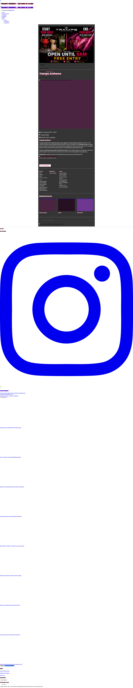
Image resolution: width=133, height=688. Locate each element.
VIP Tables (4, 15)
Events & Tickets (5, 13)
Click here (52, 137)
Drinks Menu (6, 21)
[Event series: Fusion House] (90, 214)
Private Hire (2, 675)
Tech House (44, 190)
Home (3, 12)
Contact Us (6, 22)
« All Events (42, 65)
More (3, 19)
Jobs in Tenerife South (4, 671)
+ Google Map (65, 182)
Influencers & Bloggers (4, 673)
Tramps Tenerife (45, 135)
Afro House (41, 187)
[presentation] (47, 205)
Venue (5, 20)
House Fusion (80, 212)
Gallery (3, 17)
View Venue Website (63, 187)
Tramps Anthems (43, 181)
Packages (4, 16)
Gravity (59, 212)
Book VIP (43, 154)
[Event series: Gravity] (71, 214)
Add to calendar (45, 165)
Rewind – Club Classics (47, 220)
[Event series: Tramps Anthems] (52, 214)
